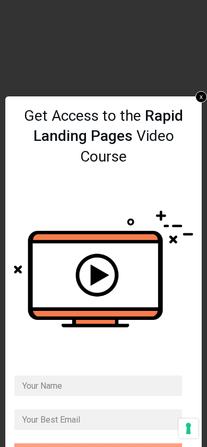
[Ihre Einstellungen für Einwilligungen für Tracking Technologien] (188, 428)
